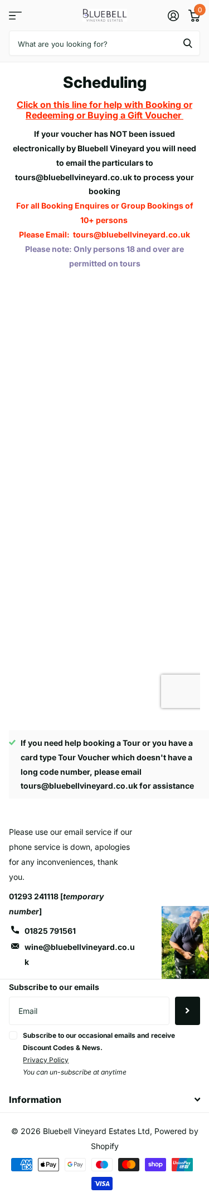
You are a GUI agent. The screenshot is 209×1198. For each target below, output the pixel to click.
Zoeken (188, 43)
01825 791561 (50, 930)
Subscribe (187, 1010)
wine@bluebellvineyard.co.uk (80, 954)
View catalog (15, 15)
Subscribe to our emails (54, 987)
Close (104, 1099)
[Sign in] (173, 15)
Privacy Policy (46, 1060)
